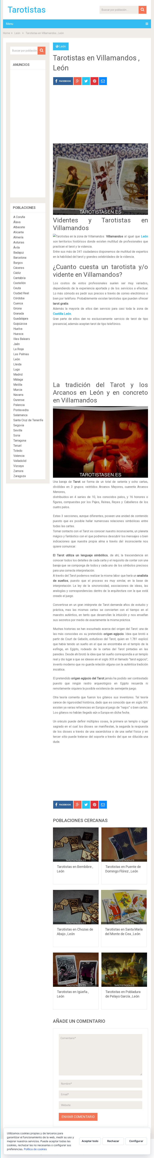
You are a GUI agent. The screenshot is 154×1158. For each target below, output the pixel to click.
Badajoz (18, 252)
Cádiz (17, 273)
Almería (18, 237)
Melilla (17, 384)
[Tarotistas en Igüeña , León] (76, 970)
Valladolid (19, 461)
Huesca (18, 334)
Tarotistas (27, 10)
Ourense (18, 400)
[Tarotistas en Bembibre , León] (76, 844)
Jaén (16, 344)
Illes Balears (21, 339)
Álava (16, 222)
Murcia (17, 390)
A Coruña (19, 217)
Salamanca (20, 415)
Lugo (16, 369)
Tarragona (19, 440)
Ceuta (17, 288)
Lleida (17, 364)
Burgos (18, 263)
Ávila (16, 247)
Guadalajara (20, 318)
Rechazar (113, 1141)
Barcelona (19, 257)
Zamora (18, 471)
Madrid (18, 374)
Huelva (17, 329)
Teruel (17, 445)
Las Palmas (21, 354)
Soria (16, 435)
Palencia (19, 405)
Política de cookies (35, 1149)
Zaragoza (19, 476)
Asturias (18, 242)
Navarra (18, 395)
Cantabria (19, 278)
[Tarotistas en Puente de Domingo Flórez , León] (124, 844)
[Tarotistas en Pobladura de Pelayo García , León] (124, 970)
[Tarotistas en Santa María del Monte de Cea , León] (124, 907)
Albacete (19, 227)
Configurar (136, 1141)
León (17, 33)
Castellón (19, 283)
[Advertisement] (100, 117)
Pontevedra (21, 410)
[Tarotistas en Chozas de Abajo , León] (76, 907)
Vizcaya (18, 466)
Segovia (18, 425)
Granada (18, 313)
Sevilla (17, 430)
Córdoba (18, 298)
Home (6, 33)
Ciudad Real (21, 293)
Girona (17, 308)
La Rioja (18, 349)
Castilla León (62, 314)
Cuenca (18, 303)
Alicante (18, 232)
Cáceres (18, 268)
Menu (9, 24)
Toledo (17, 450)
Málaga (18, 379)
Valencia (18, 456)
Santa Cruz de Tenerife (28, 420)
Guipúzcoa (20, 323)
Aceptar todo (90, 1141)
